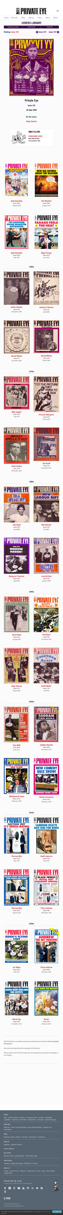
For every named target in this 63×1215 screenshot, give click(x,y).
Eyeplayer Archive (16, 1144)
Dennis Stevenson (46, 797)
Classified (7, 1163)
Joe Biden (16, 967)
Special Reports (19, 1156)
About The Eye (14, 1171)
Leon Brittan (46, 576)
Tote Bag (6, 1137)
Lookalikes (7, 1120)
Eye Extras (7, 1153)
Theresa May (16, 856)
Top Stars (50, 27)
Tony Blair (17, 745)
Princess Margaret (46, 414)
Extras (48, 18)
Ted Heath (46, 463)
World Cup (16, 1019)
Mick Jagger (17, 412)
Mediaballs (48, 1117)
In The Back (23, 1120)
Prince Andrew (46, 908)
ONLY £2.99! (34, 131)
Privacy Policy (50, 1171)
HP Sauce (22, 1117)
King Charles (31, 121)
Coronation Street (31, 1117)
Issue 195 (42, 32)
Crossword (15, 1120)
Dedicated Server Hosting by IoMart (13, 1206)
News (5, 1117)
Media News (32, 1120)
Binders (18, 1137)
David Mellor (46, 686)
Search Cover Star (13, 27)
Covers (39, 18)
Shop (23, 18)
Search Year (31, 27)
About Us (7, 1168)
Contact (34, 1163)
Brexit (46, 1019)
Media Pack (27, 1163)
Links (43, 1171)
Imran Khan (16, 634)
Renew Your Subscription (19, 1127)
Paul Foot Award (9, 1156)
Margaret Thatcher (17, 576)
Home (6, 18)
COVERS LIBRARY (31, 23)
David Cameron (46, 856)
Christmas (46, 634)
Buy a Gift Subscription (35, 1127)
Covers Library (9, 1149)
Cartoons (41, 1117)
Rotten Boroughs (50, 1120)
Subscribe (14, 18)
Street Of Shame (13, 1117)
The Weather (46, 201)
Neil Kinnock (46, 524)
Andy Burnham (16, 201)
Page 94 (31, 18)
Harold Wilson (16, 356)
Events (38, 1171)
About (55, 18)
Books (12, 1137)
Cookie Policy (8, 1173)
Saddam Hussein (46, 745)
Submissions (31, 1171)
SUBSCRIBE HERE (35, 136)
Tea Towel (25, 1137)
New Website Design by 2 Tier (12, 1204)
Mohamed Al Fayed (16, 796)
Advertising (8, 1160)
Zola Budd (17, 524)
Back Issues (41, 1137)
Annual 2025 (33, 1137)
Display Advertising (17, 1163)
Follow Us (23, 1171)
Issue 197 (52, 32)
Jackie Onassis (16, 307)
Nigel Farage (46, 253)
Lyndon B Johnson (46, 307)
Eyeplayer (7, 1144)
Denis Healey (16, 466)
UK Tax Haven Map (31, 1156)
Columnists (40, 1120)
